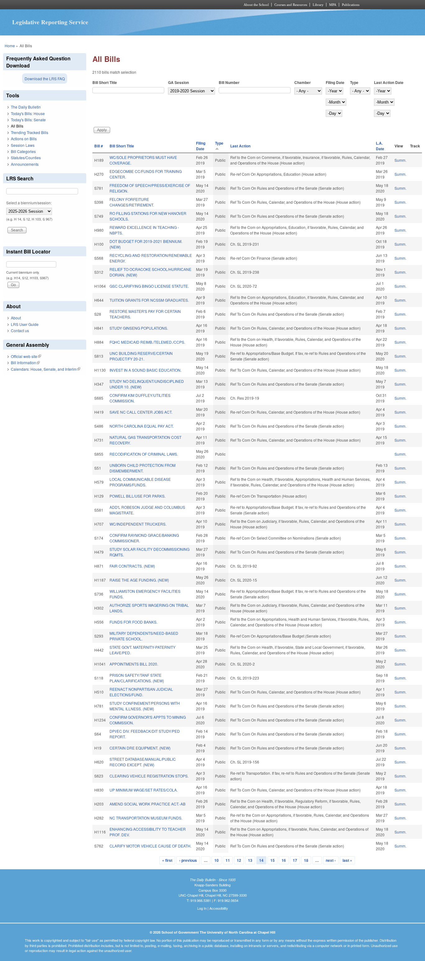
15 (272, 860)
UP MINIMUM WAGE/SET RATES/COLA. (144, 789)
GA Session (178, 82)
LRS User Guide (25, 324)
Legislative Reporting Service (50, 22)
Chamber (302, 82)
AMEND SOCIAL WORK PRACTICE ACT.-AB (147, 803)
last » (347, 860)
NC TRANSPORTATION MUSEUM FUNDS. (146, 817)
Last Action (240, 146)
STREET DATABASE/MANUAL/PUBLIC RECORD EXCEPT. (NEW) (143, 761)
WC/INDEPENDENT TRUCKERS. (138, 524)
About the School (256, 5)
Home (10, 45)
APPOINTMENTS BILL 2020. (134, 663)
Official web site (26, 356)
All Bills (17, 125)
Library (318, 5)
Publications (350, 5)
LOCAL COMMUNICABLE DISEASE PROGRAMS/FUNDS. (140, 481)
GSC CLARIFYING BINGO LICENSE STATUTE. (149, 286)
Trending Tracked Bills (29, 132)
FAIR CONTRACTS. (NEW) (132, 566)
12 (239, 860)
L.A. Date (380, 145)
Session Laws (23, 145)
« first (167, 860)
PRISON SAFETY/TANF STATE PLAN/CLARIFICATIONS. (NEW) (137, 677)
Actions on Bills (24, 138)
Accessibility (218, 908)
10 (216, 860)
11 (228, 860)
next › (331, 860)
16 (284, 860)
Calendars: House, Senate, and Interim (45, 369)
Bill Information (25, 362)
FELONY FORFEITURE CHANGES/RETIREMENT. (132, 202)
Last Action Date (389, 82)
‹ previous (188, 860)
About (16, 317)
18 (306, 860)
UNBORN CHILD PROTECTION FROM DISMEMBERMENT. (142, 467)
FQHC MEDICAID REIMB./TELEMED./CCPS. (147, 342)
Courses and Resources (290, 5)
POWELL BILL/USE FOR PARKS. (138, 496)
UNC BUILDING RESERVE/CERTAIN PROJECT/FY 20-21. (141, 356)
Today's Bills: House (28, 113)
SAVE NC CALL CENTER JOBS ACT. (141, 412)
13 (250, 860)
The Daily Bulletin (26, 106)
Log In (202, 908)
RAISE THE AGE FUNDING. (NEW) (139, 580)
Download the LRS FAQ (45, 78)
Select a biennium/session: (29, 202)
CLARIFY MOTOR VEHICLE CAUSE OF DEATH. (150, 845)
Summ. (400, 160)
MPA (332, 5)
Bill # (98, 146)
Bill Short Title (104, 82)
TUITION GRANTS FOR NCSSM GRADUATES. (149, 300)
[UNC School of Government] (130, 4)
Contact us (20, 330)
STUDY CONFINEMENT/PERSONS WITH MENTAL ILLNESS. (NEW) (145, 705)
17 (295, 860)
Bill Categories (23, 151)
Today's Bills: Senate (28, 119)
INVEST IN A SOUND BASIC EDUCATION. (145, 370)
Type (354, 82)
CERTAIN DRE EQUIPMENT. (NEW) (140, 747)
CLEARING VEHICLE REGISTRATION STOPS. (149, 775)
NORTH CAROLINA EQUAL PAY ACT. (142, 426)
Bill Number (229, 82)
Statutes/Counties (26, 157)
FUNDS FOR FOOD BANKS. (133, 621)
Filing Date (335, 82)
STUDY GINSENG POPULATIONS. (139, 328)
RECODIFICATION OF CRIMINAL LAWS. (144, 454)
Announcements (25, 164)
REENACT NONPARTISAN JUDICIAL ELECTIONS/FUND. (141, 691)
